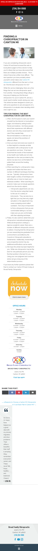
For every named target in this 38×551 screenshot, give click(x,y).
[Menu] (19, 548)
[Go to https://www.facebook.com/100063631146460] (17, 12)
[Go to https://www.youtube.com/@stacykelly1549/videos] (18, 539)
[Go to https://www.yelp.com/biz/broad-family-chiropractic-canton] (22, 12)
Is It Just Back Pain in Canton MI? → (24, 404)
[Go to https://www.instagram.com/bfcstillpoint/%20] (19, 12)
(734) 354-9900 (19, 8)
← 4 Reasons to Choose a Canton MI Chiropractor (19, 402)
